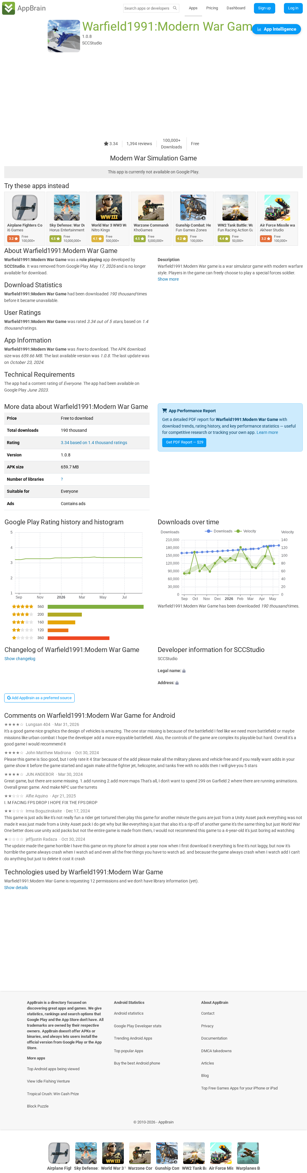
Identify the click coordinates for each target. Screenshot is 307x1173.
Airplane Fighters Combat (24, 225)
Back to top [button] (293, 1123)
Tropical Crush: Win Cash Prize (53, 1094)
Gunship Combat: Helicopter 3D (193, 225)
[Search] (175, 8)
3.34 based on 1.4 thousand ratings (94, 442)
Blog (205, 1075)
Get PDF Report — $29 (184, 442)
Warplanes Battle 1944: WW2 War (248, 1168)
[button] (230, 671)
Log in (293, 8)
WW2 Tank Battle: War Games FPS (235, 225)
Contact (207, 1013)
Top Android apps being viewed (53, 1069)
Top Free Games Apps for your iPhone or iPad (239, 1088)
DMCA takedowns (216, 1051)
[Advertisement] (153, 95)
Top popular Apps (128, 1051)
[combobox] (147, 8)
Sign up (264, 8)
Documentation (214, 1038)
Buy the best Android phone (137, 1063)
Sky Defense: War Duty (67, 225)
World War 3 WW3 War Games (109, 225)
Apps (193, 8)
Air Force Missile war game (277, 225)
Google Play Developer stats (138, 1026)
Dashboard (236, 8)
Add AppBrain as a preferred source (41, 698)
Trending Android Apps (133, 1038)
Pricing (212, 8)
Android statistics (129, 1013)
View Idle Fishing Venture (48, 1081)
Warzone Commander (151, 225)
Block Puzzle (38, 1106)
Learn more (267, 432)
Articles (207, 1063)
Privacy (207, 1026)
